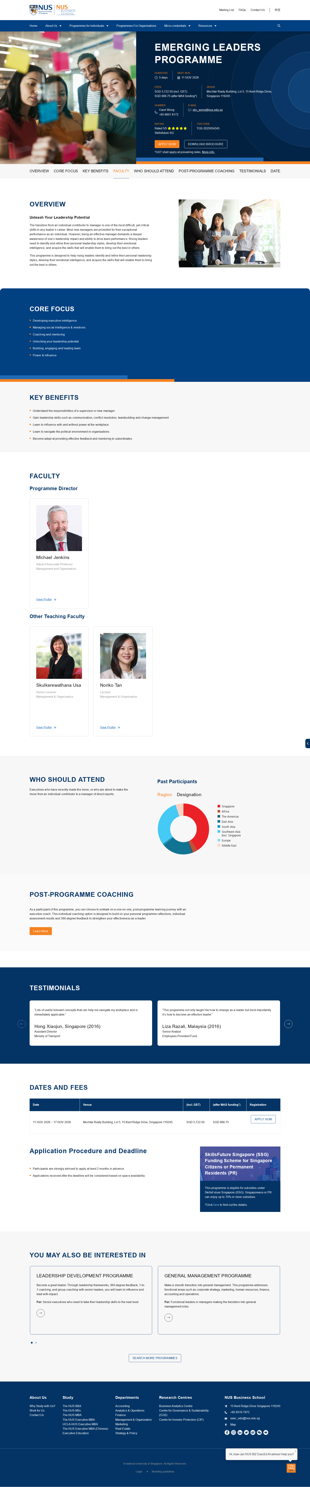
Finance (120, 1415)
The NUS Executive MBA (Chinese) (85, 1428)
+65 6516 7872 (240, 1412)
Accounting (122, 1406)
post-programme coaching (206, 171)
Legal (139, 1471)
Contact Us (258, 9)
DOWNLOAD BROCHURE (206, 144)
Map (233, 1424)
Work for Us (37, 1410)
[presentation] (22, 1024)
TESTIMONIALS (252, 171)
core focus (66, 171)
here (216, 1204)
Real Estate (122, 1428)
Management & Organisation (133, 1419)
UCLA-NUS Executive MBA (80, 1424)
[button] (32, 1343)
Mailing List (226, 9)
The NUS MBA (72, 1415)
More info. (208, 152)
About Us (51, 25)
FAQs (242, 9)
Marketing (121, 1424)
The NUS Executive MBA (79, 1419)
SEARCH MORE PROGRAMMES (155, 1358)
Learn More (40, 931)
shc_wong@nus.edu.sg (208, 109)
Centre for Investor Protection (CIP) (181, 1419)
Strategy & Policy (126, 1433)
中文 (277, 9)
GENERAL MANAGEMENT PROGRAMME (208, 1275)
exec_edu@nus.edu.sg (245, 1418)
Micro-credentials (175, 25)
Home (33, 25)
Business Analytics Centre (175, 1406)
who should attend (154, 171)
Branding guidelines (163, 1471)
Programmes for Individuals (87, 25)
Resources (205, 25)
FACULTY (121, 171)
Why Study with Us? (42, 1406)
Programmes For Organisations (136, 25)
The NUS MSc (72, 1410)
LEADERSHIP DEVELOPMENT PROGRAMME (85, 1275)
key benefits (95, 171)
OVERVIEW (39, 171)
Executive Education (76, 1433)
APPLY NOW (167, 144)
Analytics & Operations (129, 1410)
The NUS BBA (72, 1406)
